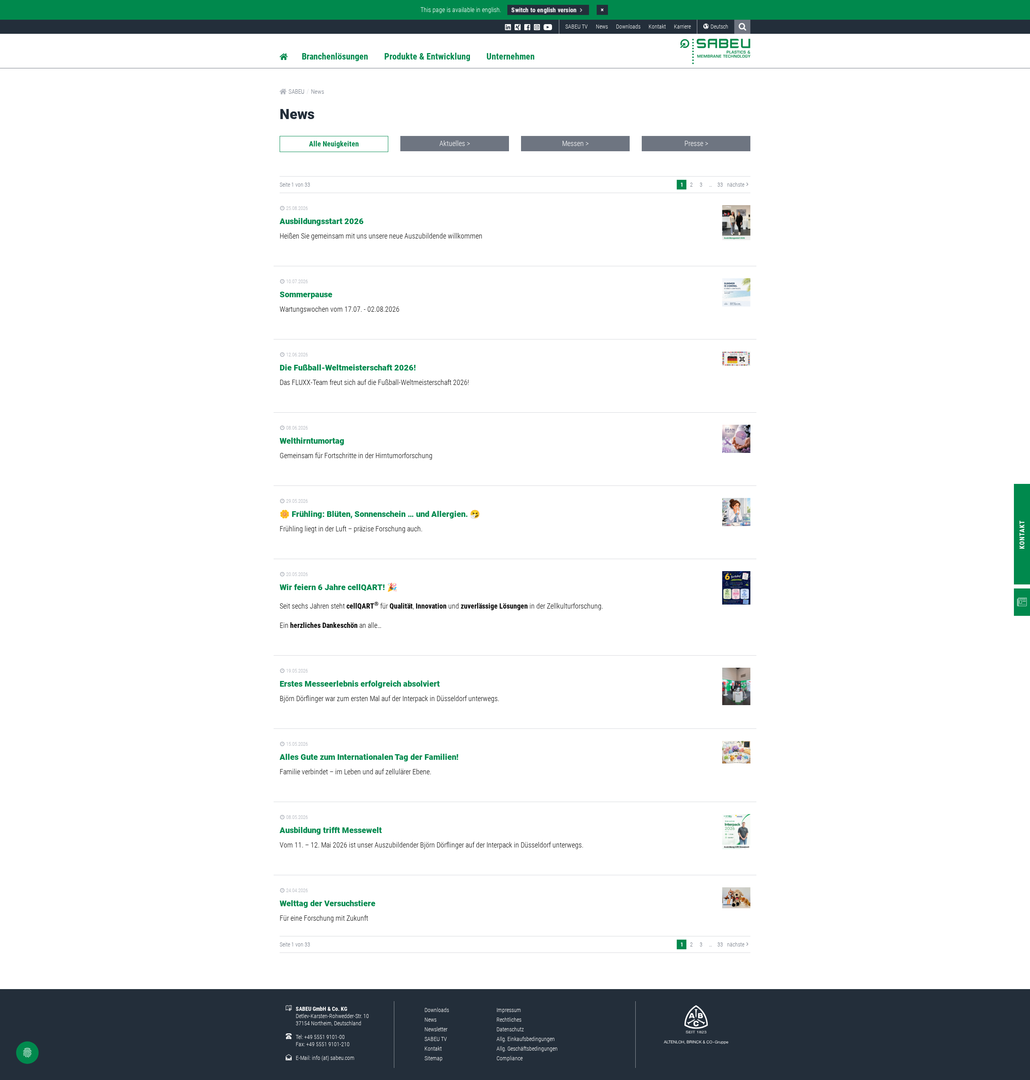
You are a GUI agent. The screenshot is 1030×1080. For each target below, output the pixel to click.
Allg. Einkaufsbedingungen (525, 1039)
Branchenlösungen (335, 56)
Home (284, 57)
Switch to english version (544, 10)
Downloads (628, 26)
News (602, 26)
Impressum (508, 1010)
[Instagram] (537, 26)
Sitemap (433, 1058)
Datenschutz (510, 1029)
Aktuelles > (454, 143)
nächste (735, 184)
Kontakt (657, 26)
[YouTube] (548, 26)
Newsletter (435, 1029)
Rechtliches (508, 1019)
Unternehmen (510, 56)
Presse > (696, 143)
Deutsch (719, 26)
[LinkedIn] (508, 26)
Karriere (682, 26)
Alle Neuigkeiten (334, 144)
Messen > (575, 143)
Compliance (509, 1058)
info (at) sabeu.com (333, 1058)
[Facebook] (527, 26)
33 (720, 184)
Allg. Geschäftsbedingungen (527, 1048)
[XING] (518, 26)
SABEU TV (576, 26)
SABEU (296, 91)
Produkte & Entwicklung (427, 56)
